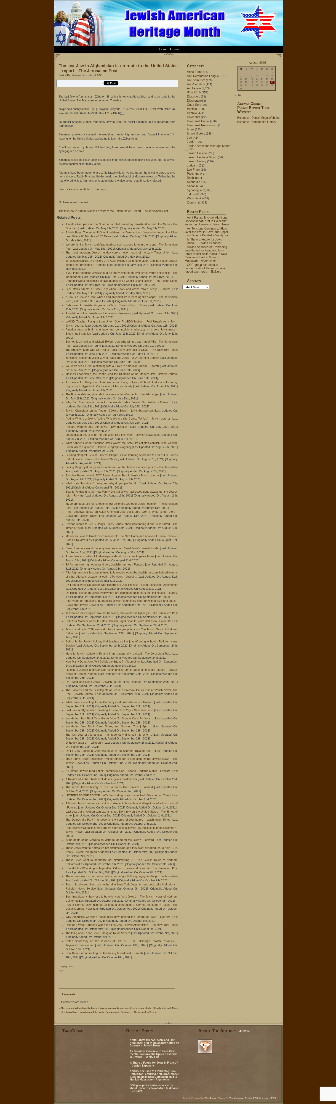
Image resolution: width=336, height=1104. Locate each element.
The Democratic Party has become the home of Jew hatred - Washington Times (118, 819)
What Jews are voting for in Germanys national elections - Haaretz (109, 702)
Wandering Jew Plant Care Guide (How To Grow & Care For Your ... (109, 718)
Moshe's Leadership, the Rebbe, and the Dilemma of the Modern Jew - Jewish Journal (122, 374)
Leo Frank (193, 169)
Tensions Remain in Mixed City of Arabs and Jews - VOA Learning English (112, 357)
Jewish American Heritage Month (208, 146)
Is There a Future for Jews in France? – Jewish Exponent (205, 241)
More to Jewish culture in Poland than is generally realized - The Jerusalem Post (118, 653)
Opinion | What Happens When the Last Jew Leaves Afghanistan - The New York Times (122, 925)
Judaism (192, 165)
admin (74, 75)
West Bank (194, 198)
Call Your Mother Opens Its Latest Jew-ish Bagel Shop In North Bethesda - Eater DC (118, 621)
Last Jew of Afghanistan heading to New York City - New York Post (109, 710)
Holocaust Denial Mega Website (258, 117)
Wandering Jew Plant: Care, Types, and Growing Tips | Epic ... (109, 726)
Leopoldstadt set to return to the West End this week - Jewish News (109, 434)
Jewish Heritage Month (202, 157)
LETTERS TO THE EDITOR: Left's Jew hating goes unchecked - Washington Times (118, 795)
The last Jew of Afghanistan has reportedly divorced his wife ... (109, 734)
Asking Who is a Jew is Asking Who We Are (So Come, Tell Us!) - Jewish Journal (118, 418)
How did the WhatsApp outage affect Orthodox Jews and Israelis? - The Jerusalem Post (122, 868)
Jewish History (196, 161)
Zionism (192, 202)
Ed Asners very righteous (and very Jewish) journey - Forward (105, 564)
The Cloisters (236, 1098)
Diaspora (193, 100)
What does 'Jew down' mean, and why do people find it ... (102, 483)
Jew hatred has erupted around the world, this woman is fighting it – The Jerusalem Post (107, 1012)
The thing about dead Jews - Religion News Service (98, 933)
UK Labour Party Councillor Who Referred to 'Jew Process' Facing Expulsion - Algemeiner (122, 584)
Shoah (191, 186)
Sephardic (193, 182)
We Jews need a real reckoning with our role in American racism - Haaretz (112, 366)
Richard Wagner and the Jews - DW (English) (97, 426)
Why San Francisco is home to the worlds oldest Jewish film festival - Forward (118, 402)
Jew (71, 966)
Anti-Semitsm (196, 84)
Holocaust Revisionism (202, 125)
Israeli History (196, 133)
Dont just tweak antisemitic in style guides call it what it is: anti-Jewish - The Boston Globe (122, 281)
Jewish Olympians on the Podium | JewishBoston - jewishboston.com (110, 410)
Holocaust (193, 117)
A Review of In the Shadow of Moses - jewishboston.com (101, 779)
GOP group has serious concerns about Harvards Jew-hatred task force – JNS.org (205, 268)
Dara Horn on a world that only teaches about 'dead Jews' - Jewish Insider (112, 548)
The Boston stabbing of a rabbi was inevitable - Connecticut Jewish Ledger (112, 394)
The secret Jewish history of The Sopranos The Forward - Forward (109, 787)
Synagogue (194, 190)
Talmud (192, 194)
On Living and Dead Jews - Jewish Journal (94, 682)
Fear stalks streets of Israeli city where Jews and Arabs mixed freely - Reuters (118, 289)
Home (163, 49)
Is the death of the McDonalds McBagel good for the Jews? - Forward (110, 840)
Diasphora (193, 96)
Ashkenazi (194, 88)
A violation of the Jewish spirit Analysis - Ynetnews (98, 313)
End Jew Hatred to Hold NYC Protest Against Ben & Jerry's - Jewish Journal (113, 475)
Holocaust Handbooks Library (256, 122)
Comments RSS (267, 1098)
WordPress (210, 1098)
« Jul (238, 95)
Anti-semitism (196, 80)
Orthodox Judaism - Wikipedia (84, 742)
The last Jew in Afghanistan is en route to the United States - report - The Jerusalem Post (113, 211)
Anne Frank (194, 72)
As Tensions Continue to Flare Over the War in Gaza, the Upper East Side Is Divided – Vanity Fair (207, 232)
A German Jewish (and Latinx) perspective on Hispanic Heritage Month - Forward (118, 771)
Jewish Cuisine (197, 153)
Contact (176, 49)
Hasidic (192, 109)
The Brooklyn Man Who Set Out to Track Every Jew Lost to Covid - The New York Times (122, 349)
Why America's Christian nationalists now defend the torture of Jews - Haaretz (118, 917)
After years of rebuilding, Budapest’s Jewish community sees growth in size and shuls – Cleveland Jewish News (119, 1008)
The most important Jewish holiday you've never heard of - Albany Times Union (118, 252)
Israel (190, 129)
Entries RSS (251, 1098)
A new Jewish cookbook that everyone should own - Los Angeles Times (110, 556)
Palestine (193, 173)
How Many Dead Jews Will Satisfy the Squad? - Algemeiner (103, 661)
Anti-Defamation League (203, 76)
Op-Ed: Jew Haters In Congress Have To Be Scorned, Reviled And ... (110, 751)
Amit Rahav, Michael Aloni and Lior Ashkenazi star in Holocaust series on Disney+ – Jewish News (207, 221)
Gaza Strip (194, 104)
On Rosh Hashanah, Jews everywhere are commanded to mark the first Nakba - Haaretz (122, 592)
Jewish (191, 141)
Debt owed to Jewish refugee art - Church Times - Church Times (106, 305)
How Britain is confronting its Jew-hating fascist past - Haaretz (104, 953)
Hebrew (192, 113)
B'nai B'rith (194, 92)
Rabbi (191, 178)
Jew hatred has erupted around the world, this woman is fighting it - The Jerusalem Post (122, 613)
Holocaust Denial (198, 121)
